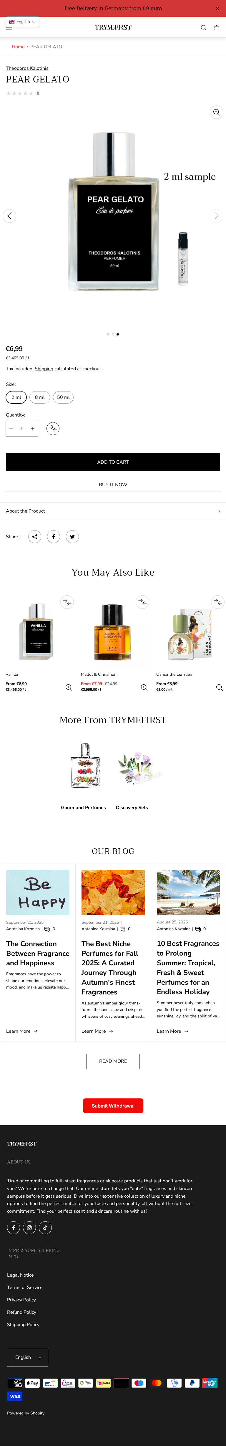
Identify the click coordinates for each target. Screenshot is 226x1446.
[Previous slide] (9, 215)
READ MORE (113, 1061)
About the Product (25, 511)
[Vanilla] (37, 631)
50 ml (63, 397)
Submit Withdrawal (113, 1106)
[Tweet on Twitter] (72, 536)
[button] (108, 334)
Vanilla (12, 674)
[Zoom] (216, 112)
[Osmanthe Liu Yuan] (188, 631)
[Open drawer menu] (9, 27)
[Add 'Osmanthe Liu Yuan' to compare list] (217, 602)
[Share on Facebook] (53, 536)
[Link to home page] (21, 1144)
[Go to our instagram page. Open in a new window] (29, 1227)
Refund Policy (21, 1312)
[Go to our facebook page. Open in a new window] (13, 1227)
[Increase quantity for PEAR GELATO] (33, 428)
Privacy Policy (21, 1300)
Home (18, 47)
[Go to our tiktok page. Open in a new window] (45, 1227)
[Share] (34, 536)
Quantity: (15, 415)
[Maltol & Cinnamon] (113, 631)
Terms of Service (25, 1287)
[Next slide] (216, 215)
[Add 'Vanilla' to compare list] (67, 602)
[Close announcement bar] (217, 8)
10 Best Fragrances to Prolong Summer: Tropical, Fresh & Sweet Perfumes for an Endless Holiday (188, 967)
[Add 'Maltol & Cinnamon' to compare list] (142, 602)
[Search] (203, 27)
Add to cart (113, 462)
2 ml (16, 397)
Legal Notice (20, 1275)
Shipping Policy (23, 1324)
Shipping (44, 369)
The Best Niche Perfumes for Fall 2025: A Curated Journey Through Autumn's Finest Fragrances (110, 968)
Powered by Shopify (25, 1413)
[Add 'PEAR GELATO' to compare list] (52, 428)
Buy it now (113, 485)
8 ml (40, 397)
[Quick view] (68, 687)
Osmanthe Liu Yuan (174, 674)
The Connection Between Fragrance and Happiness (37, 953)
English (23, 1357)
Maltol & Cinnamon (99, 674)
